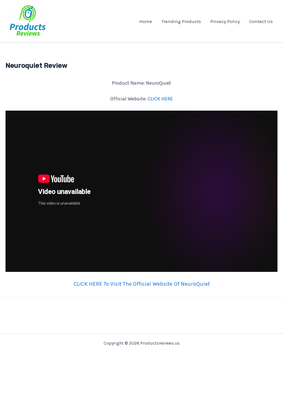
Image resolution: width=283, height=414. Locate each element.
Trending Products (181, 21)
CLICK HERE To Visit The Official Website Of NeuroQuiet (142, 284)
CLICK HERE (160, 99)
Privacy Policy (225, 21)
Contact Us (261, 21)
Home (145, 21)
